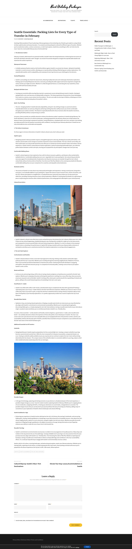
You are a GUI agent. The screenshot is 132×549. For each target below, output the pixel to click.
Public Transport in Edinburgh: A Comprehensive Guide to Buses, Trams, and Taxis (105, 48)
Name (15, 504)
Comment (16, 483)
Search (96, 31)
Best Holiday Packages (66, 7)
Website (16, 512)
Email (50, 504)
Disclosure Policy (25, 540)
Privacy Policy (16, 540)
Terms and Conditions (37, 540)
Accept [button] (87, 546)
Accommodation (48, 20)
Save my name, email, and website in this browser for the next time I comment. (35, 520)
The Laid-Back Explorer (37, 451)
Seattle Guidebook (25, 451)
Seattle (17, 451)
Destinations (62, 20)
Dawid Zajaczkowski (29, 38)
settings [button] (77, 547)
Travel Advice (84, 20)
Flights (73, 20)
